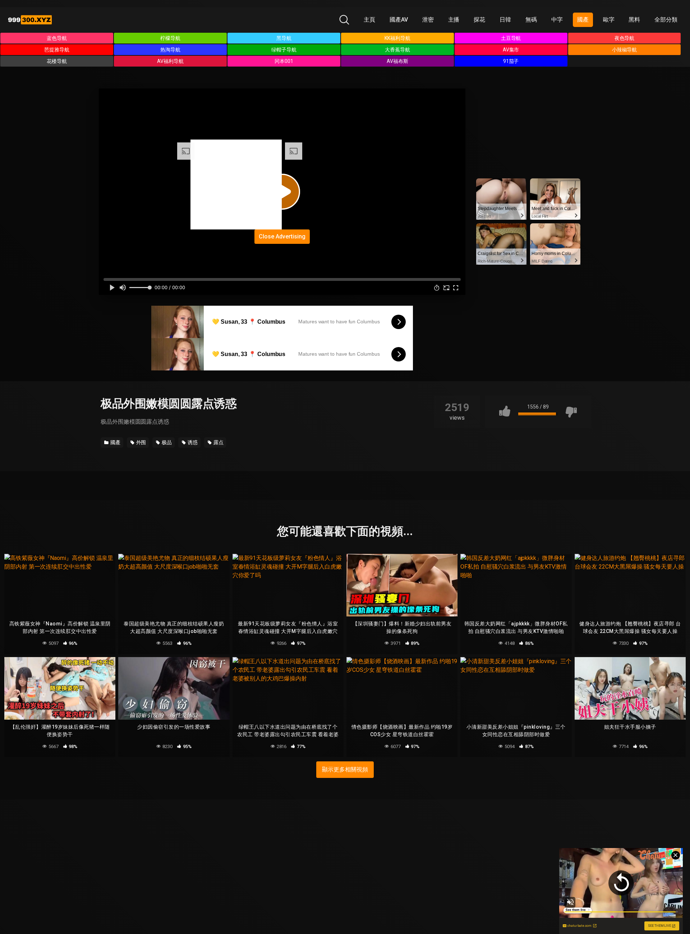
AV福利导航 (170, 61)
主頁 (369, 19)
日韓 (505, 19)
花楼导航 (57, 61)
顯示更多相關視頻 (345, 769)
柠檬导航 (170, 38)
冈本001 (284, 61)
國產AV (399, 19)
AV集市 (511, 50)
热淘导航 (170, 50)
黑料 (634, 19)
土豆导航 (511, 38)
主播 (454, 19)
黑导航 (283, 38)
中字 (557, 19)
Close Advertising (282, 236)
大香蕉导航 (397, 50)
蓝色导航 (57, 38)
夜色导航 (625, 38)
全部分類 (665, 19)
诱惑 (192, 442)
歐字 (609, 19)
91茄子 (511, 61)
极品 (166, 442)
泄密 (428, 19)
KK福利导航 (397, 38)
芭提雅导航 (56, 50)
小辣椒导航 (624, 50)
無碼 (531, 19)
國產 (583, 19)
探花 (479, 19)
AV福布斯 (397, 61)
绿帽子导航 (283, 50)
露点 (218, 442)
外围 (140, 442)
